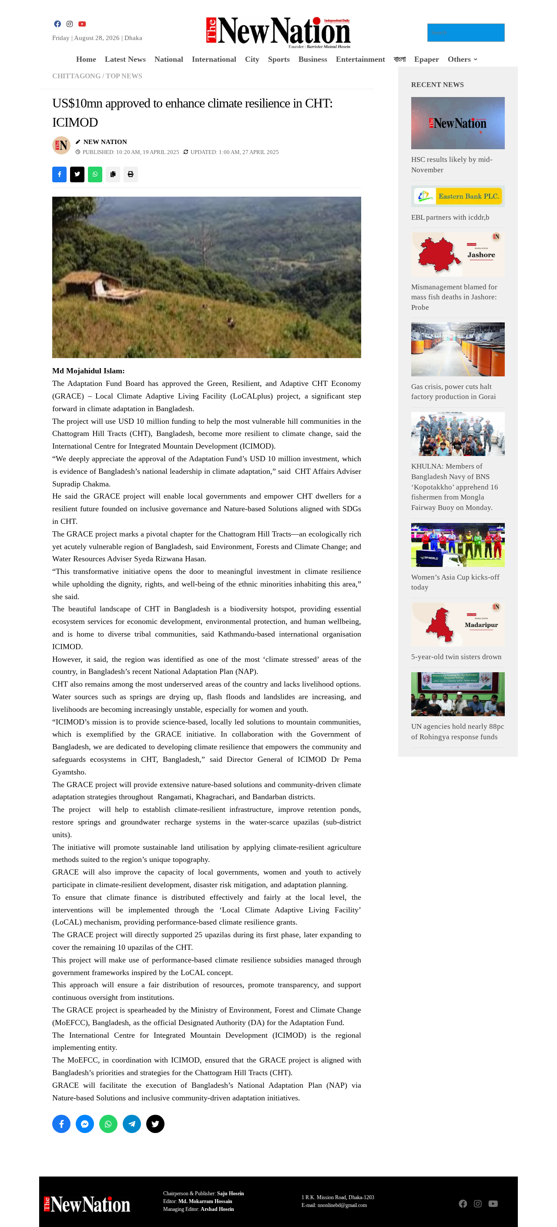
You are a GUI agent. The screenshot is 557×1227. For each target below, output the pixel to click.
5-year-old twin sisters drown (456, 657)
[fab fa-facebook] (57, 24)
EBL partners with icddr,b (450, 217)
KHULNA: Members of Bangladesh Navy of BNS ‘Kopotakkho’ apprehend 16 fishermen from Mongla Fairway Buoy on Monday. (454, 487)
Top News (124, 76)
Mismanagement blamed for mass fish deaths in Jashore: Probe (454, 297)
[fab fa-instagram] (69, 24)
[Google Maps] (507, 1204)
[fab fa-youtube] (81, 24)
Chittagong (76, 76)
